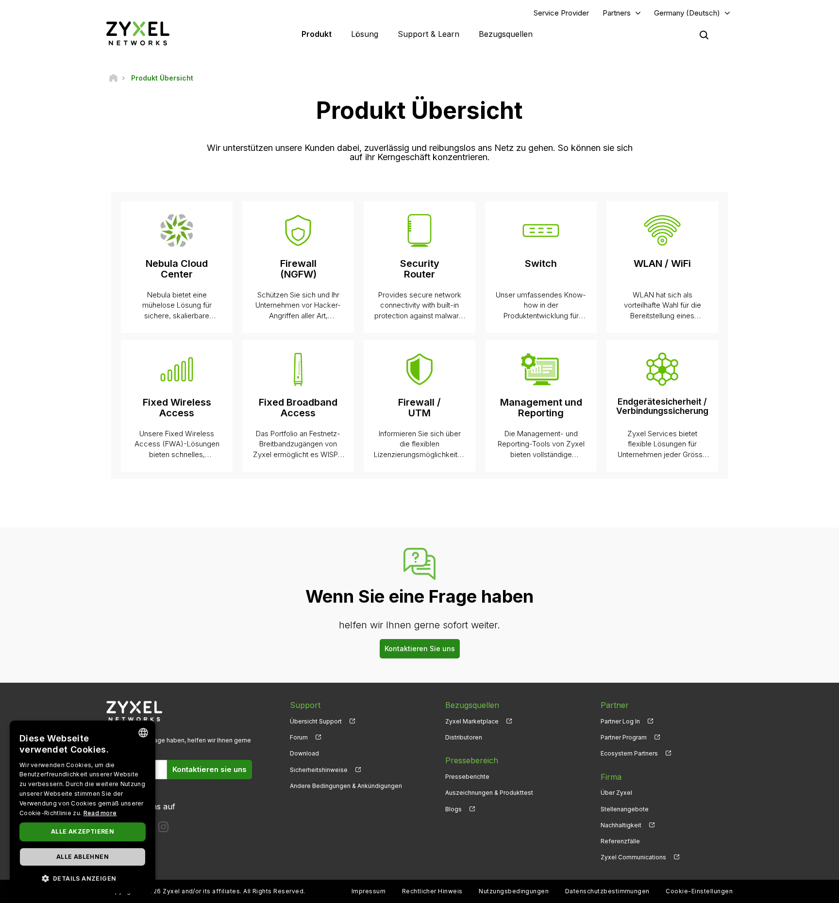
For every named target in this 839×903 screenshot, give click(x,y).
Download (304, 753)
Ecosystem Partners (629, 753)
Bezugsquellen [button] (506, 34)
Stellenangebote (625, 809)
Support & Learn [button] (428, 34)
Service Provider (561, 12)
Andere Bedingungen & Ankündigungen (346, 785)
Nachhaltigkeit (621, 825)
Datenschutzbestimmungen (607, 891)
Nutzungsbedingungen (514, 891)
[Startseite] (113, 78)
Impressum (369, 891)
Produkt (317, 34)
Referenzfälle (620, 841)
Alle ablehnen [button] (82, 856)
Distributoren (463, 737)
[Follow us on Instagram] (163, 829)
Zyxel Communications (633, 857)
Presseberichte (467, 776)
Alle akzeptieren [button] (82, 831)
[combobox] (143, 733)
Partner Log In (620, 721)
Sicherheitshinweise (319, 769)
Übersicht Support (316, 721)
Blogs (453, 809)
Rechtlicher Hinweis (432, 891)
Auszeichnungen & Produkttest (489, 792)
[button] (82, 878)
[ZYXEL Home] (137, 33)
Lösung (364, 34)
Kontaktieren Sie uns (420, 648)
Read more (100, 813)
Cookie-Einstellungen (699, 891)
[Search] (704, 35)
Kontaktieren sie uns (209, 769)
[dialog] (82, 807)
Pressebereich (471, 760)
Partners (617, 12)
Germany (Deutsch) (687, 12)
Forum (299, 737)
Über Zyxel (616, 792)
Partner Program (624, 737)
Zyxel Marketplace (472, 721)
